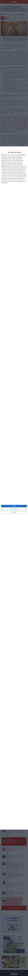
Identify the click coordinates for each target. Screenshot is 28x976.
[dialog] (14, 488)
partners (9, 154)
